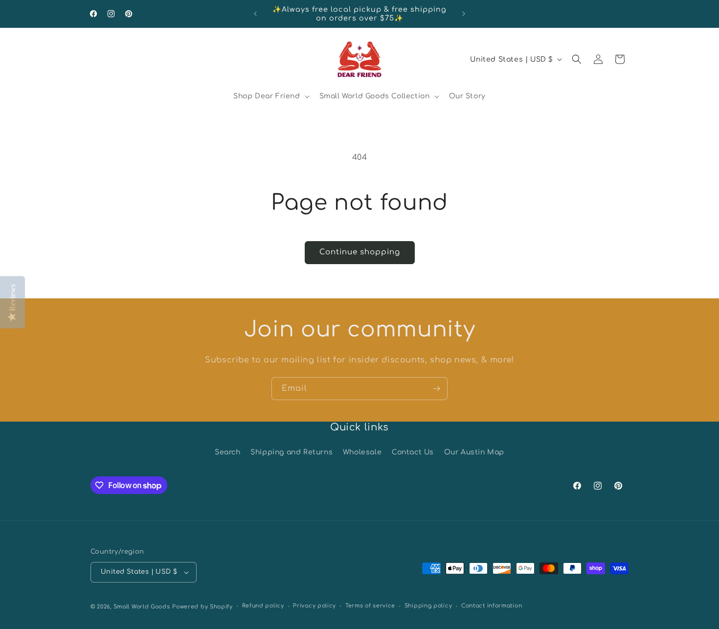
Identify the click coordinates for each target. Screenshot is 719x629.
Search (228, 452)
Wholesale (362, 452)
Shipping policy (428, 606)
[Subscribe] (436, 388)
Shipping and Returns (291, 452)
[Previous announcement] (255, 13)
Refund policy (263, 606)
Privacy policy (314, 606)
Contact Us (413, 452)
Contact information (491, 606)
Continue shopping (359, 252)
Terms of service (370, 606)
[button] (270, 96)
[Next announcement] (463, 13)
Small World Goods (141, 607)
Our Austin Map (474, 452)
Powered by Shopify (202, 607)
